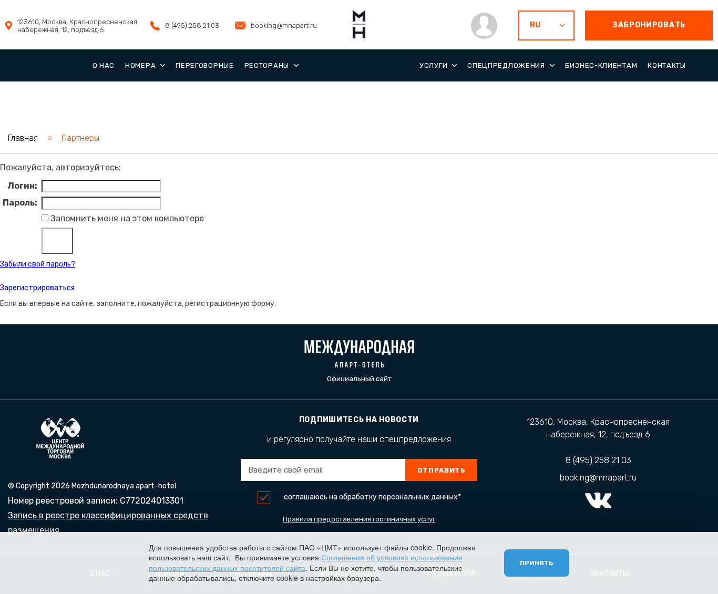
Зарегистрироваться (37, 287)
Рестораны (266, 65)
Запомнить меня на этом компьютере (126, 218)
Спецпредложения (506, 65)
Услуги (433, 65)
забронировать (648, 25)
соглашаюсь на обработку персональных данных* (372, 497)
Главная (23, 138)
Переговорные (204, 65)
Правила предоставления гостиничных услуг (359, 519)
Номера (140, 65)
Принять (536, 563)
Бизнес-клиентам (601, 65)
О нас (104, 65)
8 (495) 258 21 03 (192, 25)
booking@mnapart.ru (284, 25)
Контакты (667, 65)
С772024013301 (151, 501)
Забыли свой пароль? (37, 264)
